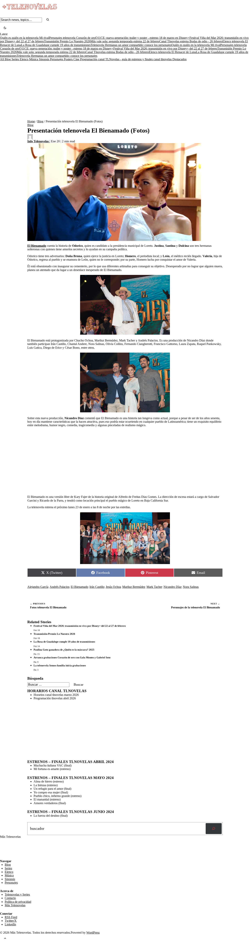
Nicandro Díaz (172, 586)
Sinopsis (44, 59)
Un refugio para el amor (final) (52, 788)
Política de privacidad (18, 901)
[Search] (48, 20)
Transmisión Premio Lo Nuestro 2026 (67, 41)
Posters (68, 59)
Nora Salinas (191, 586)
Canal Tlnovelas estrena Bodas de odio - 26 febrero (190, 41)
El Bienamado (79, 586)
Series (16, 59)
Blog (8, 59)
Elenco (24, 59)
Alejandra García (37, 586)
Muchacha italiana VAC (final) (52, 765)
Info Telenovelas (38, 141)
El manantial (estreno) (47, 799)
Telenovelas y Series (17, 894)
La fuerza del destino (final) (51, 815)
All (2, 59)
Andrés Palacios (60, 586)
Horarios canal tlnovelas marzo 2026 (56, 694)
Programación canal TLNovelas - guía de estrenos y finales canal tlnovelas (126, 59)
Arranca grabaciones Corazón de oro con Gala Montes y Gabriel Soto (72, 657)
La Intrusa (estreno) (46, 785)
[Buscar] (214, 828)
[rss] (3, 856)
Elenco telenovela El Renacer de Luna (172, 52)
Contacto (10, 898)
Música (34, 59)
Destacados (179, 59)
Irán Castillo (96, 586)
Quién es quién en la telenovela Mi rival (24, 37)
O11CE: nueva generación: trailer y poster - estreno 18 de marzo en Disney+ (142, 37)
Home (31, 121)
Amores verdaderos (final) (50, 803)
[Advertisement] (125, 90)
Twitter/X (11, 920)
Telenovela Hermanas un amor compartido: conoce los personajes (131, 45)
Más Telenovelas (15, 905)
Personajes (57, 59)
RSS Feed (8, 848)
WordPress (93, 932)
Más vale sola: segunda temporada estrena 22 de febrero (124, 41)
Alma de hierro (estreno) (49, 781)
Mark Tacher (154, 586)
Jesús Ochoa (113, 586)
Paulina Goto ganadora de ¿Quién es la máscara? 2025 (64, 649)
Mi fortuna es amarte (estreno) (52, 769)
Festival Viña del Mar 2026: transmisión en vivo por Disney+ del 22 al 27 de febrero (165, 48)
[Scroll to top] (5, 938)
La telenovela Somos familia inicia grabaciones (60, 665)
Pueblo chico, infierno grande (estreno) (57, 796)
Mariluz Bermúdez (133, 586)
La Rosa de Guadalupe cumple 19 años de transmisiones (56, 45)
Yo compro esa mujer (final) (51, 792)
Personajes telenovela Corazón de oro (72, 37)
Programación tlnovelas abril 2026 (55, 698)
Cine (76, 59)
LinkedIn (10, 924)
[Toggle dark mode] (5, 28)
